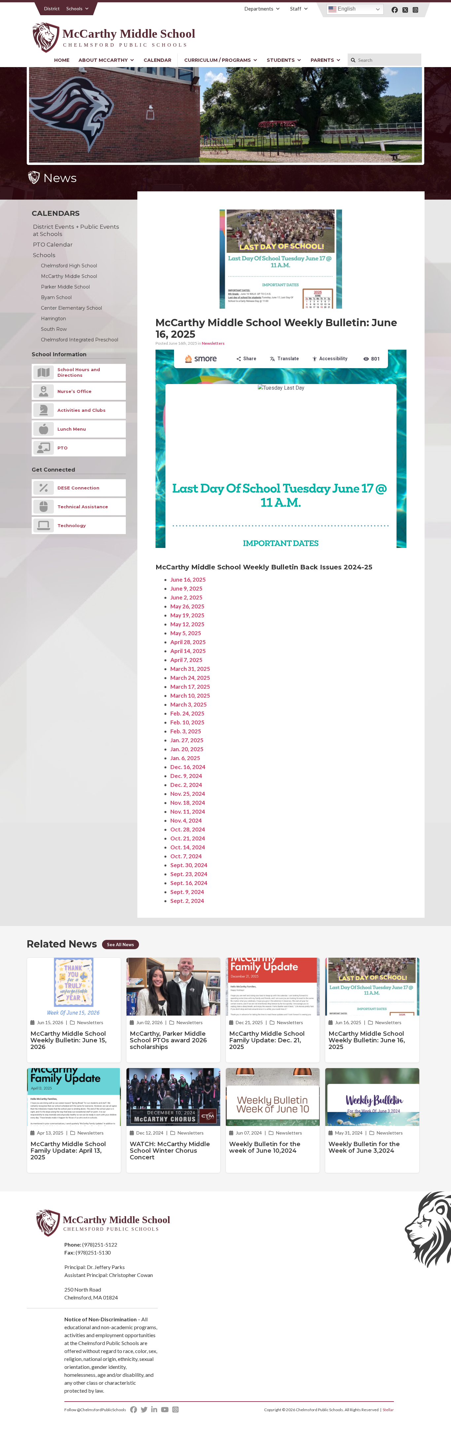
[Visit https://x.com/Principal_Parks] (405, 10)
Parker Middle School (65, 287)
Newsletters (213, 343)
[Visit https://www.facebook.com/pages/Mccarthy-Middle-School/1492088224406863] (394, 10)
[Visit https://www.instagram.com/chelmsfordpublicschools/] (415, 10)
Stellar (388, 1409)
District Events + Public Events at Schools (76, 230)
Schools (74, 8)
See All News (120, 944)
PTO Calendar (53, 244)
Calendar (157, 60)
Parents (322, 60)
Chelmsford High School (69, 266)
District (52, 8)
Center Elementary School (71, 308)
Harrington (53, 319)
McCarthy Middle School (69, 276)
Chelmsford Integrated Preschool (79, 340)
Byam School (56, 297)
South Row (54, 329)
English (346, 9)
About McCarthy (103, 60)
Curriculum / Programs (217, 60)
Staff (295, 9)
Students (281, 60)
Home (61, 60)
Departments (258, 9)
